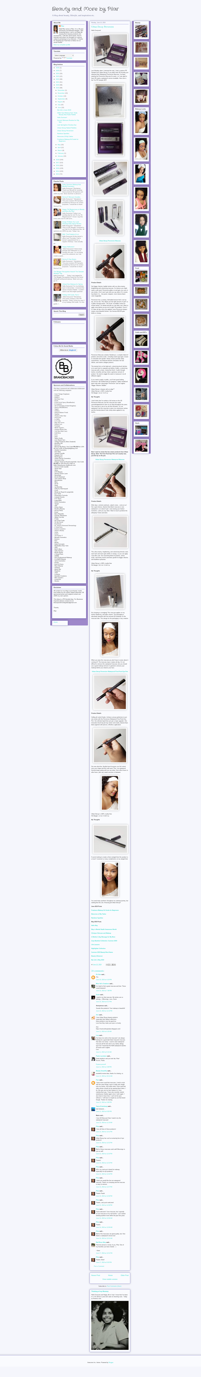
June (59, 107)
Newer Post (95, 1275)
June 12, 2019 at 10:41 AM (104, 1076)
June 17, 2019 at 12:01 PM (104, 1253)
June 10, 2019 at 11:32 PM (104, 1011)
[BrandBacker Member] (64, 378)
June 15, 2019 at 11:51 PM (104, 1131)
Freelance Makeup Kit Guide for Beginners (105, 910)
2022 (58, 79)
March (60, 150)
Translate (69, 58)
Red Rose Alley (101, 1242)
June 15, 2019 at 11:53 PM (104, 1154)
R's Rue (98, 974)
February (61, 153)
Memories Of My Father (65, 136)
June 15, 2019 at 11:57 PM (104, 1187)
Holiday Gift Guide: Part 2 (70, 295)
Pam (97, 1080)
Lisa (97, 1035)
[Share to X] (111, 965)
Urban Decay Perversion (65, 130)
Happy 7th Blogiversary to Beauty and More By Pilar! (73, 210)
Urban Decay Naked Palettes (66, 128)
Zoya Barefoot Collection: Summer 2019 (104, 941)
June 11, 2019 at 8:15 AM (103, 1052)
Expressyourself (101, 1064)
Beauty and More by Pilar (85, 9)
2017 (58, 162)
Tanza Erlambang (101, 1106)
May (59, 144)
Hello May (94, 925)
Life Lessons (95, 944)
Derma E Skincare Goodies (71, 197)
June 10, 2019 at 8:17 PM (104, 1001)
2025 (58, 70)
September (61, 99)
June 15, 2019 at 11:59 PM (104, 1205)
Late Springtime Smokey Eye (66, 125)
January (60, 156)
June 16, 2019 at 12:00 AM (104, 1218)
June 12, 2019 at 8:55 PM (104, 1111)
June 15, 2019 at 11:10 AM (104, 1122)
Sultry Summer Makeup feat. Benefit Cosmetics (71, 185)
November (61, 93)
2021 (58, 82)
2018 (58, 159)
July (59, 104)
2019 (58, 88)
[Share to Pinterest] (115, 965)
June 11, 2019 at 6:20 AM (103, 1031)
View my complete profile (62, 45)
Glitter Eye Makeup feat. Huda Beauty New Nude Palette (67, 113)
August (60, 102)
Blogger (111, 1362)
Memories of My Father (98, 914)
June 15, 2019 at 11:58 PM (104, 1196)
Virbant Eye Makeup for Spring (72, 284)
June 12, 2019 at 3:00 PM (104, 1102)
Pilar (97, 1126)
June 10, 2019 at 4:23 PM (104, 979)
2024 (58, 73)
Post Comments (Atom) (114, 1286)
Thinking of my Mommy (99, 1291)
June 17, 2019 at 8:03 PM (104, 1262)
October (60, 96)
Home (110, 1275)
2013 (58, 174)
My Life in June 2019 (64, 110)
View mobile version (109, 1279)
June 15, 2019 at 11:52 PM (104, 1142)
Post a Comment (99, 1266)
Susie (98, 994)
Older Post (125, 1275)
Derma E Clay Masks (69, 259)
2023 (58, 76)
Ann (97, 1015)
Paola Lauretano (101, 1056)
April (59, 147)
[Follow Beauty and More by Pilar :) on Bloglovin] (68, 351)
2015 (58, 168)
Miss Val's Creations (102, 983)
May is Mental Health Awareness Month (104, 929)
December (61, 90)
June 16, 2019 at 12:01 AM (104, 1238)
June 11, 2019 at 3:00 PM (103, 1067)
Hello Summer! (62, 117)
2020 (58, 85)
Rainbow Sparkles (63, 133)
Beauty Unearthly (101, 1071)
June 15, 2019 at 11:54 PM (104, 1174)
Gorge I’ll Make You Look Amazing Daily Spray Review (71, 222)
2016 (58, 165)
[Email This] (107, 965)
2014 (58, 171)
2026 (58, 68)
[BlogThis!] (109, 965)
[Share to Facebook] (113, 965)
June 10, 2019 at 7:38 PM (104, 990)
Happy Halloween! (68, 247)
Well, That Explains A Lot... (71, 234)
